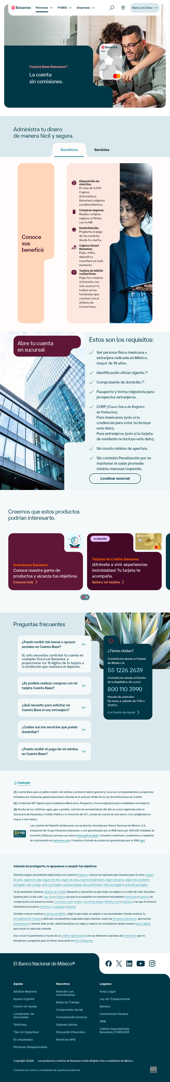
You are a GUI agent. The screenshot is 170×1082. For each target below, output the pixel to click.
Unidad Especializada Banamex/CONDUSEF (115, 1030)
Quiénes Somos (66, 1024)
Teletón (127, 901)
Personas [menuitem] (42, 7)
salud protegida (72, 884)
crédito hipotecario (73, 935)
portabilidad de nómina (27, 918)
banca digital (143, 923)
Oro (51, 896)
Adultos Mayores (25, 991)
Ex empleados (23, 1039)
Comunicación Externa (71, 1017)
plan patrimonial (92, 884)
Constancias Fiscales (114, 1014)
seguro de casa (70, 879)
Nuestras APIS (66, 1039)
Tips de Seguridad (26, 1032)
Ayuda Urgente (23, 999)
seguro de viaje (32, 879)
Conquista (58, 906)
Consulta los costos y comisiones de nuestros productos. (47, 1070)
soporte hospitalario (92, 879)
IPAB (103, 1021)
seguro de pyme (114, 879)
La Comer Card (63, 901)
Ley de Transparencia (115, 999)
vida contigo (33, 884)
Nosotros (63, 984)
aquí (142, 840)
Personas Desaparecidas (30, 1047)
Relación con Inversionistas (65, 993)
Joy (46, 896)
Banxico (105, 1006)
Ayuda (18, 984)
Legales (106, 984)
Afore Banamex (83, 940)
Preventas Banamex (125, 918)
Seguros (83, 874)
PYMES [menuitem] (62, 7)
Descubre (131, 896)
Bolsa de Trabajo (67, 1002)
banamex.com (61, 840)
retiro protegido (112, 884)
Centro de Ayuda (25, 1006)
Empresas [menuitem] (83, 7)
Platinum (45, 906)
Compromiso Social (69, 1009)
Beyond (71, 906)
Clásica (60, 896)
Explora (144, 896)
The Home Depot (93, 901)
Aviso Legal (107, 991)
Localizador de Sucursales (23, 1015)
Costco (78, 901)
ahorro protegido (52, 884)
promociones (21, 923)
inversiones (130, 935)
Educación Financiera (70, 1032)
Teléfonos (20, 1024)
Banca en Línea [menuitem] (142, 7)
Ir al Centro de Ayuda (121, 712)
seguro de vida (51, 879)
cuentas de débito (55, 913)
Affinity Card (112, 901)
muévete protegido (136, 884)
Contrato (24, 782)
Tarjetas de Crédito (55, 891)
